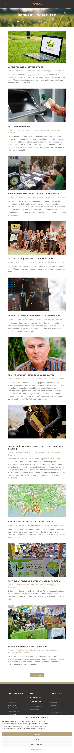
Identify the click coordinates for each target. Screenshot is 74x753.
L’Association (53, 702)
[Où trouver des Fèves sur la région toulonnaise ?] (37, 173)
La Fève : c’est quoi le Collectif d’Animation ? (30, 259)
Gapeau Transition (58, 71)
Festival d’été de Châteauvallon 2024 (13, 709)
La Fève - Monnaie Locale (38, 71)
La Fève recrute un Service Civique (25, 67)
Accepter (37, 734)
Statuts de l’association (57, 709)
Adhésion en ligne (56, 712)
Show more (37, 675)
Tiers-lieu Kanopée (35, 706)
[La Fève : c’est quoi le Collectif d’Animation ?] (37, 238)
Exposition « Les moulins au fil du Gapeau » (16, 700)
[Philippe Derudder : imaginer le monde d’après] (37, 354)
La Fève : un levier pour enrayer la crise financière (34, 316)
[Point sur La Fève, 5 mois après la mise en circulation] (37, 560)
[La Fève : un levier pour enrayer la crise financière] (37, 294)
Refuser (37, 739)
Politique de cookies (36, 749)
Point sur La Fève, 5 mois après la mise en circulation (34, 581)
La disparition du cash (19, 127)
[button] (71, 718)
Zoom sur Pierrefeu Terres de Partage (27, 646)
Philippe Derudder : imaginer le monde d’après (31, 375)
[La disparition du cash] (37, 105)
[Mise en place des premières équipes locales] (37, 500)
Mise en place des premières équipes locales (30, 522)
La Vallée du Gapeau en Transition (26, 22)
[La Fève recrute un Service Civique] (37, 47)
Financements (54, 705)
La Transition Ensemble (35, 650)
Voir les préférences (37, 745)
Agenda (52, 699)
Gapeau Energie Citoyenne (34, 711)
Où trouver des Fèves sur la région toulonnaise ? (33, 194)
